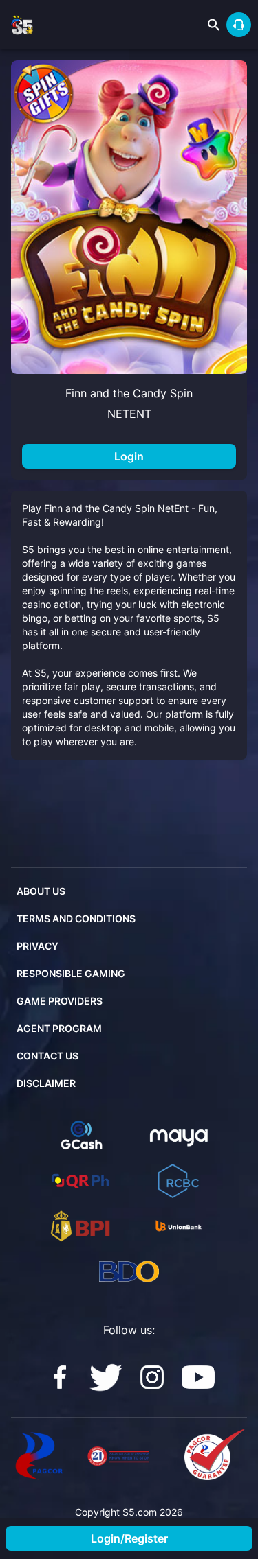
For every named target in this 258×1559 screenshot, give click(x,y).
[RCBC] (178, 1181)
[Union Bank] (178, 1226)
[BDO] (129, 1271)
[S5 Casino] (60, 1377)
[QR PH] (80, 1181)
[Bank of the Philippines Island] (80, 1226)
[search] (214, 24)
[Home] (22, 24)
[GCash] (80, 1135)
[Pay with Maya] (178, 1135)
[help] (238, 24)
